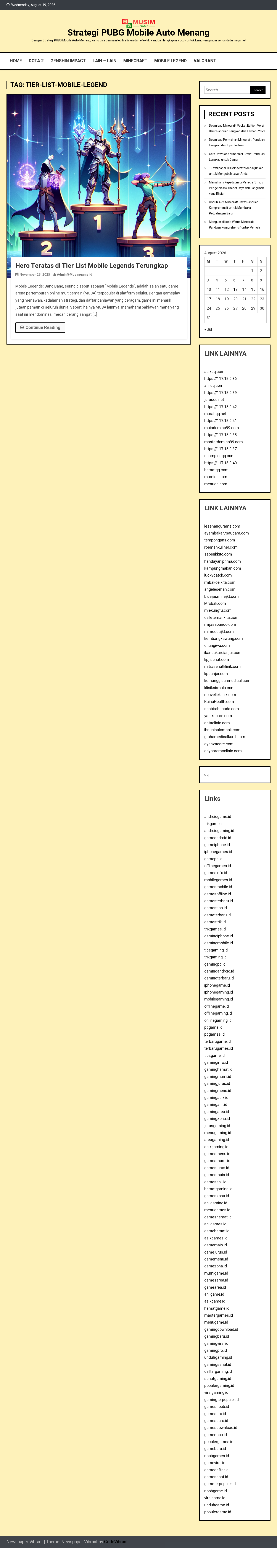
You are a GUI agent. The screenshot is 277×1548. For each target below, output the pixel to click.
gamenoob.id (215, 1435)
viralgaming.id (216, 1393)
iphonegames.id (218, 852)
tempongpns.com (219, 540)
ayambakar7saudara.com (226, 533)
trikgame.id (214, 824)
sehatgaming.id (217, 1379)
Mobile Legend (170, 61)
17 (209, 299)
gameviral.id (214, 1463)
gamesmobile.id (218, 887)
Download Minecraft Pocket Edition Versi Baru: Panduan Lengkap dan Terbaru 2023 (237, 128)
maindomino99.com (221, 428)
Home (16, 61)
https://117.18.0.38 (220, 435)
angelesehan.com (219, 589)
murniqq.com (215, 477)
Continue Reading (43, 327)
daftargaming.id (218, 1372)
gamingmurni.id (217, 1077)
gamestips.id (215, 908)
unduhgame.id (216, 1505)
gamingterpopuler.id (221, 1400)
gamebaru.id (215, 1449)
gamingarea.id (216, 1112)
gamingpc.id (214, 964)
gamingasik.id (216, 1098)
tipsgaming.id (216, 950)
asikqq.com (214, 372)
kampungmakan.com (222, 568)
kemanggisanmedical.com (227, 681)
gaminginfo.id (216, 1063)
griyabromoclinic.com (223, 751)
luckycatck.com (218, 575)
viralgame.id (214, 1498)
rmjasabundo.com (220, 625)
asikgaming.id (216, 1147)
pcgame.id (213, 1027)
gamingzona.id (217, 1119)
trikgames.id (215, 929)
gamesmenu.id (217, 1154)
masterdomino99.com (223, 442)
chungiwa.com (217, 646)
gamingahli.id (215, 1105)
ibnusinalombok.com (222, 730)
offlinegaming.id (218, 1013)
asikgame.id (214, 1301)
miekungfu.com (218, 610)
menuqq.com (215, 484)
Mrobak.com (215, 603)
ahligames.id (215, 1224)
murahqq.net (215, 414)
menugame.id (216, 1322)
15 (253, 290)
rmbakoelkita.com (219, 582)
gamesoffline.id (217, 894)
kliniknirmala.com (219, 688)
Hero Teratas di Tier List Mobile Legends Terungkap (91, 266)
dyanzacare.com (219, 744)
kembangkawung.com (223, 639)
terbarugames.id (218, 1048)
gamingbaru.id (216, 1336)
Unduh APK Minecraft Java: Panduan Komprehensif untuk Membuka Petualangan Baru (233, 208)
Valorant (205, 61)
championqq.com (219, 456)
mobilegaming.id (218, 999)
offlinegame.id (216, 1006)
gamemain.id (215, 1245)
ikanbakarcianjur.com (223, 653)
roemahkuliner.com (221, 547)
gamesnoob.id (216, 1407)
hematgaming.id (218, 1189)
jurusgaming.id (217, 1126)
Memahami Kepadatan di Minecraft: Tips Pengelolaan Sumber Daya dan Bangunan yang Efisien (236, 188)
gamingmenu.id (217, 1091)
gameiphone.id (217, 845)
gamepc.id (213, 859)
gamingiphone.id (218, 936)
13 (235, 290)
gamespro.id (215, 1414)
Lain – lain (104, 61)
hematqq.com (216, 470)
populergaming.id (219, 1386)
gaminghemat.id (218, 1069)
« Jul (208, 329)
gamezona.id (215, 1266)
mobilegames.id (218, 880)
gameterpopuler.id (220, 1484)
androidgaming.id (219, 831)
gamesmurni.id (217, 1161)
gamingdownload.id (221, 1329)
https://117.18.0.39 (220, 393)
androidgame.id (217, 817)
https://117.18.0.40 (220, 463)
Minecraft (135, 61)
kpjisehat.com (216, 660)
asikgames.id (215, 1238)
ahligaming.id (215, 1203)
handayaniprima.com (222, 561)
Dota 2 (36, 61)
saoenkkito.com (218, 554)
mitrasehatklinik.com (222, 667)
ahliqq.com (213, 386)
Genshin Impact (68, 61)
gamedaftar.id (216, 1470)
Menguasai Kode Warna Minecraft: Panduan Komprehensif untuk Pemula (234, 225)
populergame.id (217, 1512)
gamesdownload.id (220, 1428)
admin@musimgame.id (74, 274)
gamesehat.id (216, 1477)
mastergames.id (218, 1315)
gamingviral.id (216, 1344)
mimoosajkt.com (219, 632)
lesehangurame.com (222, 526)
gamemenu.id (216, 1259)
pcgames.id (214, 1034)
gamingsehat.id (217, 1365)
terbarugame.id (217, 1042)
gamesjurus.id (216, 1168)
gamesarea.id (216, 1280)
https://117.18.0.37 (220, 449)
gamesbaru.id (216, 1421)
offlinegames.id (217, 866)
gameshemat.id (218, 1217)
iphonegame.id (217, 985)
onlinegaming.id (218, 1020)
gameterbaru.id (217, 915)
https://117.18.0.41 (220, 421)
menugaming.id (217, 1133)
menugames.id (217, 1210)
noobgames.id (216, 1456)
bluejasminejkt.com (221, 597)
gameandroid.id (217, 838)
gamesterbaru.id (218, 901)
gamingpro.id (215, 1350)
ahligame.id (214, 1294)
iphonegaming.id (218, 992)
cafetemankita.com (221, 618)
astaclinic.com (217, 723)
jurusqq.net (214, 400)
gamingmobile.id (218, 943)
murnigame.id (216, 1273)
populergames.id (218, 1442)
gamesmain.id (216, 1175)
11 (218, 290)
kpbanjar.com (216, 674)
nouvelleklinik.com (220, 695)
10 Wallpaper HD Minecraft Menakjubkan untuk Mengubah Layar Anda (236, 171)
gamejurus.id (215, 1252)
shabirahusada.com (221, 709)
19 (226, 299)
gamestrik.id (215, 922)
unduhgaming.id (218, 1357)
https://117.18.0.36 (220, 379)
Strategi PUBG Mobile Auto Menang (138, 32)
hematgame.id (216, 1308)
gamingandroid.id (219, 971)
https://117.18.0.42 (220, 407)
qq (206, 775)
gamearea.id (215, 1287)
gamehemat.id (216, 1231)
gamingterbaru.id (219, 978)
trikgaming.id (215, 957)
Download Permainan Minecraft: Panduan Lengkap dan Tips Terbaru (237, 142)
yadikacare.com (218, 716)
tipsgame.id (214, 1056)
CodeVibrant (116, 1542)
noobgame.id (215, 1491)
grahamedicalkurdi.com (224, 737)
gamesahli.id (215, 1182)
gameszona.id (216, 1196)
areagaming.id (216, 1140)
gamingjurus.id (217, 1084)
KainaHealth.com (219, 702)
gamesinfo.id (215, 873)
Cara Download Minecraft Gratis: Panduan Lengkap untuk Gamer (237, 157)
